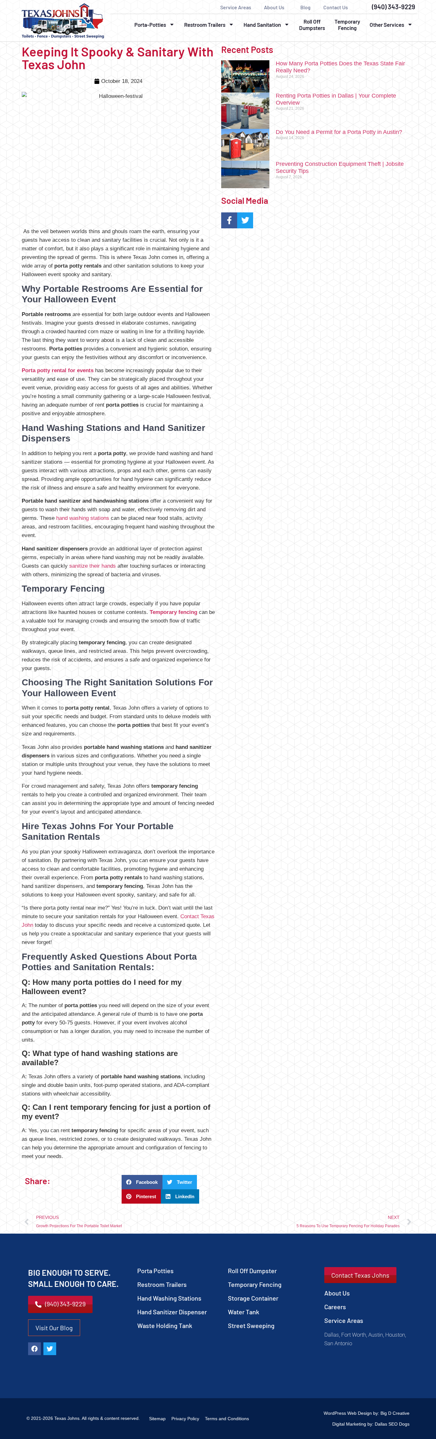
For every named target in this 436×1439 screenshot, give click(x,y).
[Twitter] (245, 220)
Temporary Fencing (347, 24)
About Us (274, 7)
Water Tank (243, 1312)
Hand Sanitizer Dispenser (172, 1312)
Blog (305, 7)
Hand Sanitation (262, 24)
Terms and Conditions (227, 1418)
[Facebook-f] (229, 220)
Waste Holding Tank (164, 1325)
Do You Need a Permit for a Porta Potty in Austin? (339, 132)
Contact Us (335, 7)
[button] (142, 1182)
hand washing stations (82, 518)
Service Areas (235, 7)
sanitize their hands (92, 566)
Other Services (387, 24)
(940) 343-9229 (393, 7)
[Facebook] (34, 1348)
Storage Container (253, 1298)
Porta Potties (155, 1270)
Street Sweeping (251, 1325)
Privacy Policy (185, 1418)
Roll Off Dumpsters (312, 24)
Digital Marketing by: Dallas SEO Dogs (371, 1424)
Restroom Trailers (204, 24)
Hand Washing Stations (169, 1298)
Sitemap (157, 1418)
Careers (335, 1306)
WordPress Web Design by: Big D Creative (367, 1413)
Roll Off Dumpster (252, 1270)
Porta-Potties (150, 24)
